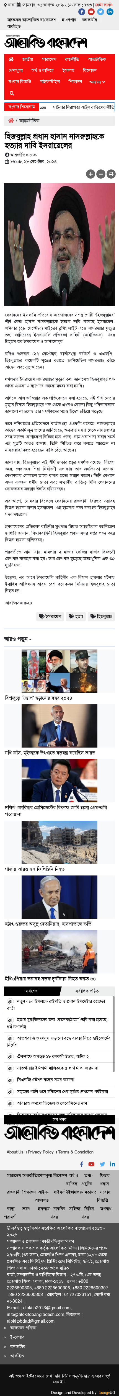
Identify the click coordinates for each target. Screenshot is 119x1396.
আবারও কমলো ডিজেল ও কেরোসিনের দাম (52, 1103)
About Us (15, 1152)
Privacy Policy (41, 1152)
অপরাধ (106, 1209)
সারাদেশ (49, 59)
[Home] (11, 59)
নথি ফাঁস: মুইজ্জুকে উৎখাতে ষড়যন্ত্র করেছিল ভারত (50, 752)
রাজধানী (13, 1192)
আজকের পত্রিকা (23, 1328)
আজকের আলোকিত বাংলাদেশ (31, 20)
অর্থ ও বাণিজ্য (43, 70)
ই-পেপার (69, 20)
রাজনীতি (72, 59)
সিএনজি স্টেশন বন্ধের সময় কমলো (45, 1080)
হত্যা (79, 616)
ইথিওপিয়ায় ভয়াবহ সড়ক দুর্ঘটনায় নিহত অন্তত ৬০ (50, 978)
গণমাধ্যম (76, 1192)
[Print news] (111, 174)
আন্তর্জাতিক (97, 59)
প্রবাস (104, 1184)
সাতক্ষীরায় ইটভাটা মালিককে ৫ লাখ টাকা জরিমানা (57, 1068)
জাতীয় (27, 59)
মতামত (90, 1192)
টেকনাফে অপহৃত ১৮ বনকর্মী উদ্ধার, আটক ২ (53, 1056)
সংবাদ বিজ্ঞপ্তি (20, 81)
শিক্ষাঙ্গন (75, 81)
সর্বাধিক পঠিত (87, 991)
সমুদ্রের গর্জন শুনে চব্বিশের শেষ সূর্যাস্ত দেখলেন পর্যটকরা (62, 1091)
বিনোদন (90, 70)
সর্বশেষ (32, 991)
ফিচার (105, 1175)
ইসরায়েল (53, 616)
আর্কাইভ (13, 26)
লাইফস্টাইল (50, 81)
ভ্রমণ (26, 1209)
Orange (107, 1393)
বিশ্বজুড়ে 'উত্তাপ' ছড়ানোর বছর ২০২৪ (39, 698)
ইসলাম (68, 70)
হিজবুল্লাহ (104, 616)
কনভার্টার (89, 20)
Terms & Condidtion (76, 1152)
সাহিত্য (75, 1209)
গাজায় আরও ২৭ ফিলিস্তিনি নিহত (34, 869)
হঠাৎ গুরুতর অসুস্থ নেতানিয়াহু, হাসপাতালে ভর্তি (48, 924)
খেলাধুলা (16, 70)
